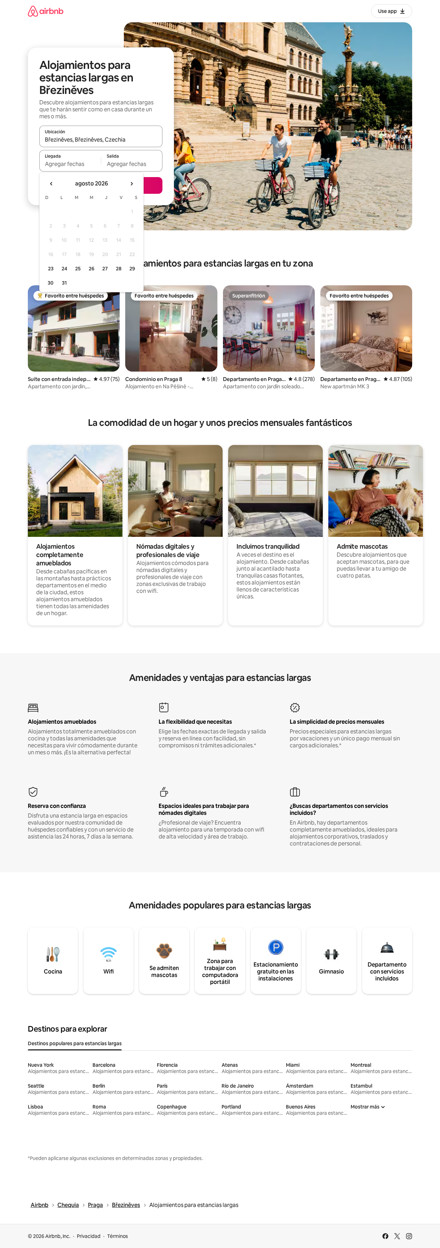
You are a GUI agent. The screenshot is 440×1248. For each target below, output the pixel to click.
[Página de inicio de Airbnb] (45, 11)
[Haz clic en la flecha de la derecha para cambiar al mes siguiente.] (131, 184)
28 (118, 268)
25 (78, 268)
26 (91, 268)
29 (132, 268)
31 (64, 283)
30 (51, 283)
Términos (117, 1236)
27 (105, 268)
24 (64, 268)
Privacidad (89, 1236)
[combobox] (101, 139)
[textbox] (70, 164)
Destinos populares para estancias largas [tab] (75, 1043)
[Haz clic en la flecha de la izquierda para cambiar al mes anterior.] (51, 184)
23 (51, 268)
